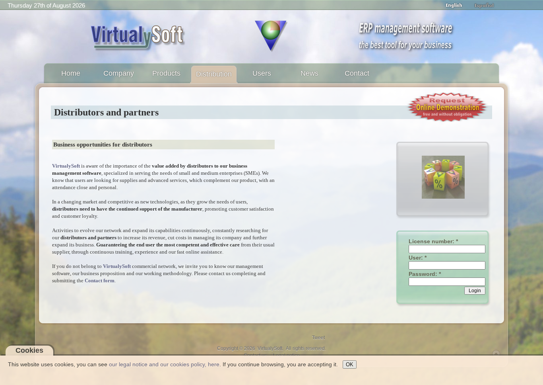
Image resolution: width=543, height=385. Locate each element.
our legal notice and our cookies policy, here (164, 364)
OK (349, 364)
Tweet (318, 337)
